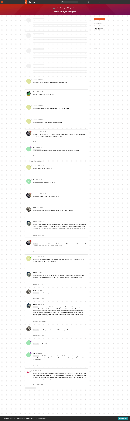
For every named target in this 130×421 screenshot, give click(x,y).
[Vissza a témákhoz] (2, 2)
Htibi (35, 168)
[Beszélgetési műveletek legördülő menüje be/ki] (104, 19)
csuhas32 (36, 82)
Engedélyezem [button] (123, 418)
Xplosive (36, 259)
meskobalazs (37, 150)
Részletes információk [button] (40, 418)
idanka (36, 108)
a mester (36, 122)
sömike (36, 243)
